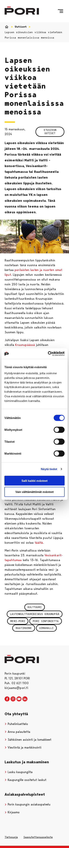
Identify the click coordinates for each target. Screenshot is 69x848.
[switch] (59, 430)
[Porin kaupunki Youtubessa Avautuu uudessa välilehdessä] (18, 699)
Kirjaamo (13, 812)
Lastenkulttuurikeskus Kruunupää (34, 614)
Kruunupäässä (25, 345)
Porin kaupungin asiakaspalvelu (28, 804)
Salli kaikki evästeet (34, 480)
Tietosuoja (11, 837)
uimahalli (46, 628)
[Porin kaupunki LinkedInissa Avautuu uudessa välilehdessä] (24, 699)
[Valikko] (60, 11)
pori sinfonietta (46, 621)
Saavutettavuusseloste (38, 837)
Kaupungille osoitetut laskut (26, 780)
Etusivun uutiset (50, 131)
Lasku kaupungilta (20, 772)
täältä (39, 542)
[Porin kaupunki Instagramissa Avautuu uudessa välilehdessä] (13, 699)
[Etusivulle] (22, 10)
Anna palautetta (18, 732)
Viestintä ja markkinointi (24, 747)
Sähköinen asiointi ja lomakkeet (29, 739)
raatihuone (24, 628)
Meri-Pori (17, 621)
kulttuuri (35, 607)
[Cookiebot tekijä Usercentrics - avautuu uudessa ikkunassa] (49, 353)
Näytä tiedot (49, 469)
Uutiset (21, 26)
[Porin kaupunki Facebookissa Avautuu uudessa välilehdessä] (7, 699)
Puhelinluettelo (17, 724)
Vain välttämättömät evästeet (34, 491)
